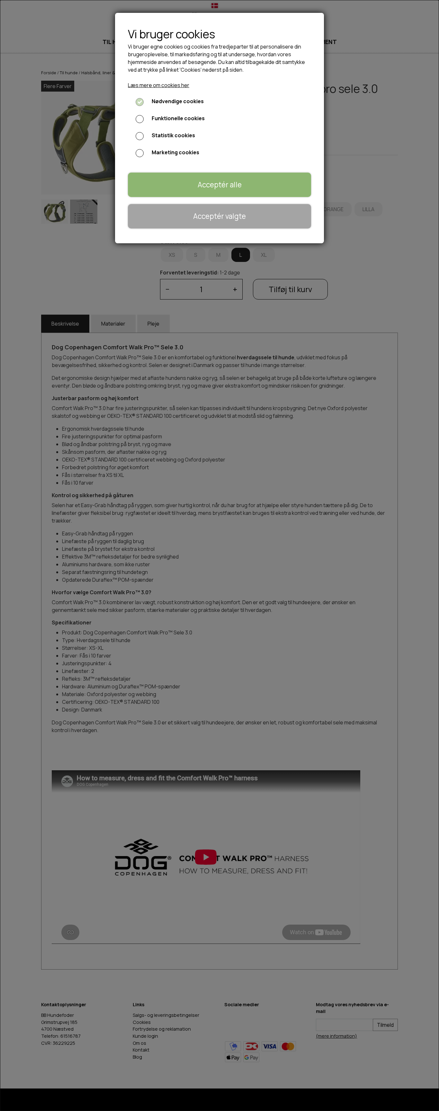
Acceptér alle (220, 185)
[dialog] (219, 555)
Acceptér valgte (219, 216)
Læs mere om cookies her (158, 85)
